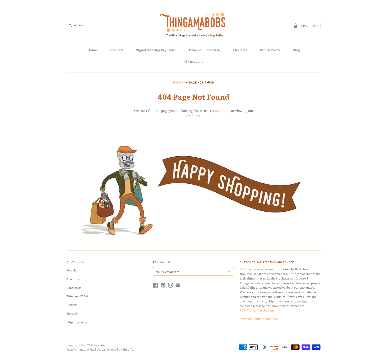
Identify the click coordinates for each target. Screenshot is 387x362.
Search (71, 270)
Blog (296, 50)
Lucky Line (98, 345)
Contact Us (74, 288)
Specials (72, 313)
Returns (72, 305)
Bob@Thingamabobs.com (257, 310)
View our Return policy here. (259, 319)
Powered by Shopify (119, 349)
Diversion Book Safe (204, 50)
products (193, 116)
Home (92, 50)
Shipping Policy (77, 322)
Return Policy (270, 50)
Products (116, 50)
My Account (193, 61)
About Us (240, 50)
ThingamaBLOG (77, 296)
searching (222, 111)
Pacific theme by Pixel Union (86, 349)
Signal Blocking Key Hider (156, 50)
